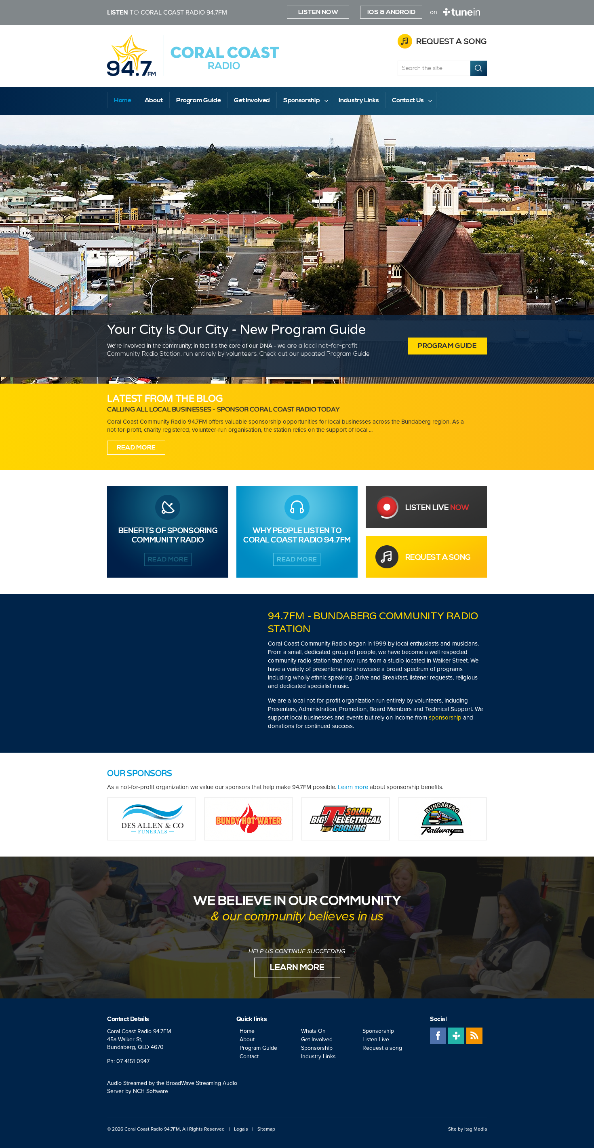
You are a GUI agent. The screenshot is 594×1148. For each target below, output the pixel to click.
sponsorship (445, 717)
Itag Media (475, 1129)
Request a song (451, 42)
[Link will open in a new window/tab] (151, 819)
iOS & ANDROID (391, 12)
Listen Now (318, 12)
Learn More (297, 967)
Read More (136, 447)
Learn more (353, 787)
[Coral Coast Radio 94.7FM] (193, 55)
